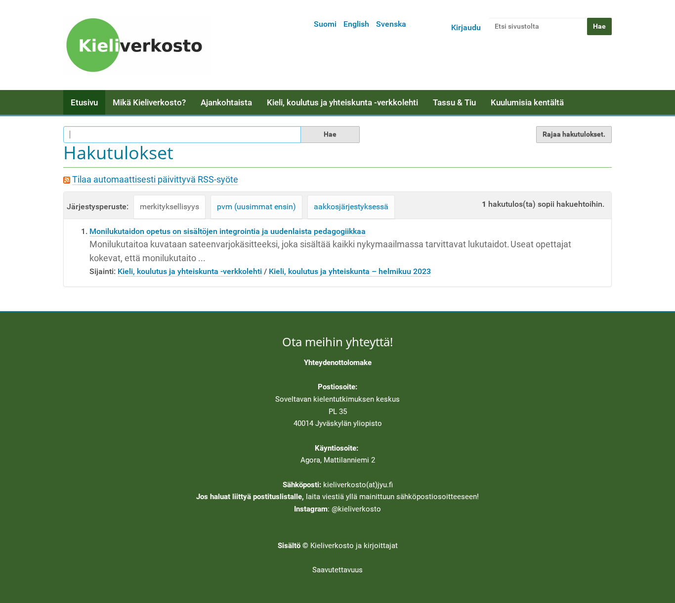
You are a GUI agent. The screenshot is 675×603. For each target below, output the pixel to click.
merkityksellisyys (169, 206)
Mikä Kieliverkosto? (149, 102)
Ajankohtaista (226, 102)
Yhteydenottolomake (338, 362)
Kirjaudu (466, 27)
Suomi (325, 24)
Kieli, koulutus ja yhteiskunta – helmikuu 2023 (350, 271)
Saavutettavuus (337, 569)
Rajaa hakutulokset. (574, 134)
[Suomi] (137, 45)
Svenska (391, 24)
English (356, 24)
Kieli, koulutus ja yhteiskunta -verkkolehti (342, 102)
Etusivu (84, 102)
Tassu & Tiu (454, 102)
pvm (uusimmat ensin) (256, 206)
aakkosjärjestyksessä (351, 206)
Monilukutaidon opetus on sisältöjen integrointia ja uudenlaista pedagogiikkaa (227, 231)
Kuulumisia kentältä (527, 102)
